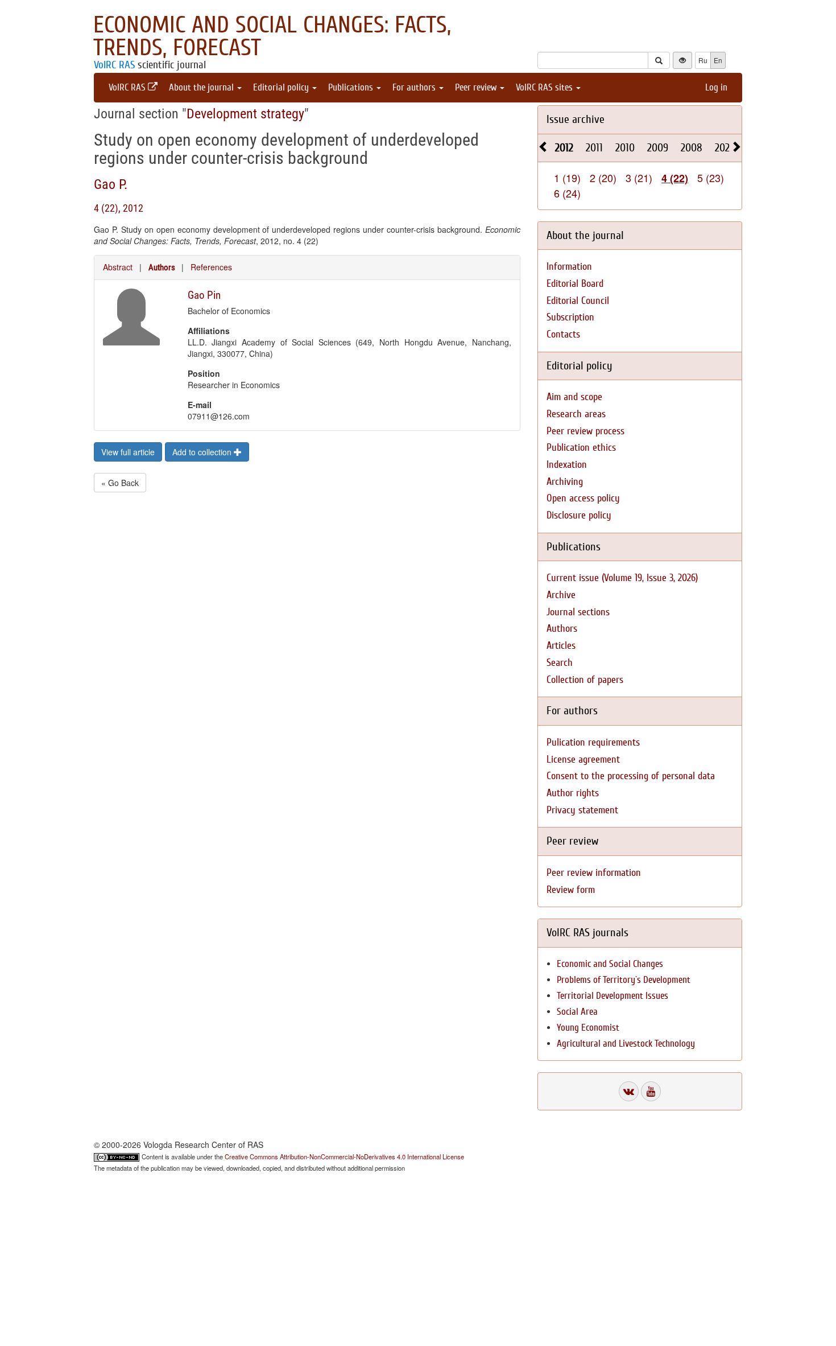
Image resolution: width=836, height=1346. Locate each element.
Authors (161, 267)
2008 (691, 147)
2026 (725, 147)
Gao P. (110, 184)
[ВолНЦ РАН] (629, 1091)
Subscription (570, 317)
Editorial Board (575, 284)
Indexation (567, 465)
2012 (564, 147)
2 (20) (603, 177)
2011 (594, 147)
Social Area (577, 1011)
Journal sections (578, 612)
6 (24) (567, 193)
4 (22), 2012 (118, 208)
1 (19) (567, 177)
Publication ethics (581, 448)
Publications (351, 87)
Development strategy (245, 114)
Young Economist (588, 1027)
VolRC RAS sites (545, 87)
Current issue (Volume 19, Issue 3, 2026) (622, 578)
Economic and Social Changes (610, 963)
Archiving (565, 482)
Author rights (573, 793)
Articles (561, 646)
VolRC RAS (114, 65)
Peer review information (594, 873)
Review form (571, 890)
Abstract (118, 267)
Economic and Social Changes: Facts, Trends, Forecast (272, 36)
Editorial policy (282, 87)
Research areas (576, 414)
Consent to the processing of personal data (631, 776)
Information (569, 267)
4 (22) (674, 178)
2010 (625, 147)
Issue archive (576, 119)
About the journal (202, 87)
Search (560, 663)
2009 (657, 147)
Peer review (477, 87)
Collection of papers (585, 680)
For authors (415, 87)
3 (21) (639, 177)
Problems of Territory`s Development (623, 979)
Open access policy (583, 498)
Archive (561, 595)
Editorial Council (578, 301)
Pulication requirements (593, 742)
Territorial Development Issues (612, 995)
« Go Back (120, 482)
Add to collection (203, 452)
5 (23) (710, 177)
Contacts (563, 334)
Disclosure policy (579, 515)
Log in (716, 87)
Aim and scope (574, 397)
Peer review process (585, 431)
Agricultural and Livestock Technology (626, 1043)
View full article (128, 452)
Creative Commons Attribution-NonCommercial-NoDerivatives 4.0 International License (344, 1156)
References (211, 267)
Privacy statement (582, 810)
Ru (702, 60)
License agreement (583, 759)
